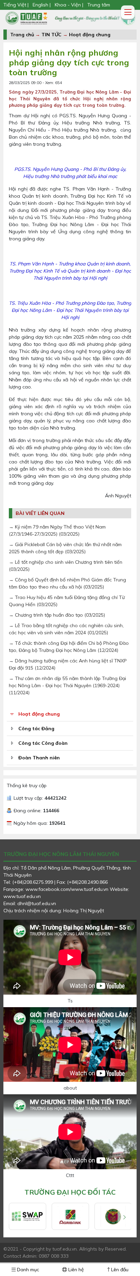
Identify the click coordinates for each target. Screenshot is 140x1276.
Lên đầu (119, 1270)
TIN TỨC (51, 35)
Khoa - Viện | (69, 5)
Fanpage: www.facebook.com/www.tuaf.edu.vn (56, 889)
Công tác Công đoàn (43, 743)
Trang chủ (22, 35)
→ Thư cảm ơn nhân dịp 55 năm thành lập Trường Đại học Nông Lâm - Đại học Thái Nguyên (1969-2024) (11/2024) (67, 685)
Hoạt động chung (89, 35)
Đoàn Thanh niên (39, 758)
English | (42, 5)
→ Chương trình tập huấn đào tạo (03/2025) (57, 615)
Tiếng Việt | (16, 5)
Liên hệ (75, 1270)
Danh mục (27, 1270)
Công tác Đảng (36, 728)
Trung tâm (98, 5)
